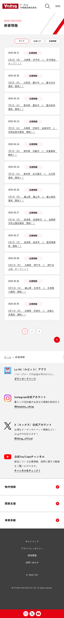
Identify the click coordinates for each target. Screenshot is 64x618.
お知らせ (37, 41)
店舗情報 (52, 41)
